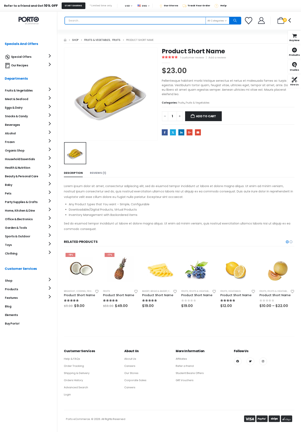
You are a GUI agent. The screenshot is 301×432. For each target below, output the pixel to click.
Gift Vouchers (185, 380)
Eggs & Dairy (13, 108)
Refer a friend (185, 366)
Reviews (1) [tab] (98, 173)
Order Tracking (74, 366)
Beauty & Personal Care (21, 176)
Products (11, 289)
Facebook (165, 132)
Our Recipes (19, 65)
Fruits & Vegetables (197, 102)
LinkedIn (181, 132)
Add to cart (206, 116)
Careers (129, 366)
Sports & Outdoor (17, 236)
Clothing (11, 253)
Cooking (81, 291)
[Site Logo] (28, 21)
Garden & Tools (16, 228)
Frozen (10, 142)
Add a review (217, 57)
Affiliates (181, 359)
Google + (189, 132)
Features (11, 298)
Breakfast (69, 291)
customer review (192, 57)
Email (198, 132)
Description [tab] (73, 173)
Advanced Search (76, 387)
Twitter (173, 132)
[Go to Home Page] (65, 40)
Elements (11, 315)
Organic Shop (14, 150)
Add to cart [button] (92, 258)
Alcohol (10, 133)
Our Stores (131, 373)
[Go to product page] (159, 268)
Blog (8, 306)
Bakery (145, 291)
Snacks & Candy (16, 116)
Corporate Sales (135, 380)
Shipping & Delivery (76, 373)
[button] (287, 241)
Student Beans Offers (190, 373)
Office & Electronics (19, 219)
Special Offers (21, 57)
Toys (8, 245)
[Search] (235, 20)
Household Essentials (20, 159)
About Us (130, 359)
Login (67, 394)
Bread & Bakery (158, 291)
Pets (8, 193)
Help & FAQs (72, 359)
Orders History (73, 380)
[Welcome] (261, 20)
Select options (287, 258)
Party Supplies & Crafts (21, 202)
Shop (8, 281)
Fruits (181, 102)
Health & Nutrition (17, 168)
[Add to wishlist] (97, 291)
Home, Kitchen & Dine (20, 211)
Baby (8, 185)
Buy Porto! (12, 323)
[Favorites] (249, 20)
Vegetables (234, 291)
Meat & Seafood (16, 99)
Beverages (12, 125)
